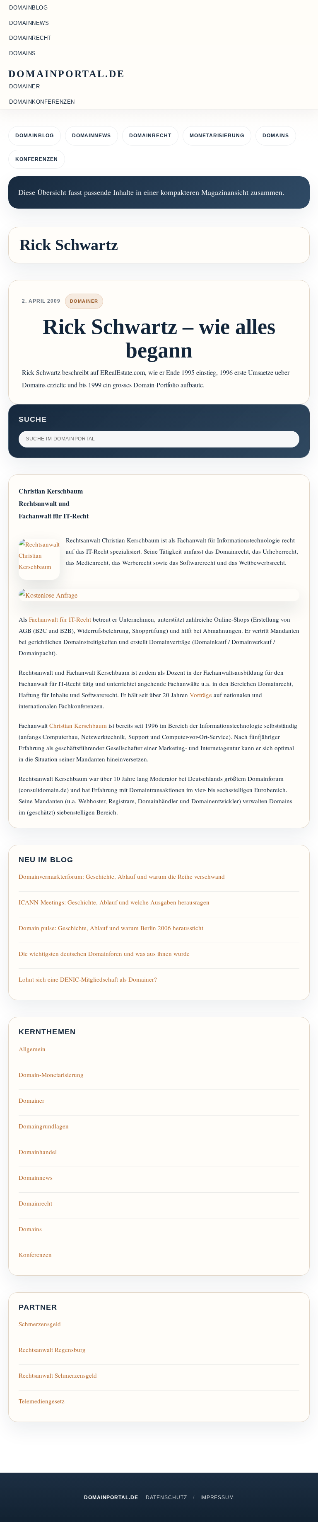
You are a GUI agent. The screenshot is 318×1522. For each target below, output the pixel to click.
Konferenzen (36, 159)
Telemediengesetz (42, 1401)
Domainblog (34, 136)
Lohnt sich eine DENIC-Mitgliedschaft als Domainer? (88, 979)
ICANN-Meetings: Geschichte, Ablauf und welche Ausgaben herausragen (114, 902)
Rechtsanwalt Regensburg (52, 1349)
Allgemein (32, 1049)
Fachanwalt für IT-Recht (60, 619)
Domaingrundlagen (44, 1126)
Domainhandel (38, 1152)
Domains (276, 136)
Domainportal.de (66, 74)
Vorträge (201, 694)
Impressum (217, 1497)
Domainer (84, 301)
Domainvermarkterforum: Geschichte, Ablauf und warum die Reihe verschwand (122, 876)
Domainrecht (150, 136)
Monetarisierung (217, 136)
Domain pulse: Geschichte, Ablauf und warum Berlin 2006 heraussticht (111, 928)
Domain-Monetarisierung (51, 1074)
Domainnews (91, 136)
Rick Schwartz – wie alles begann (159, 338)
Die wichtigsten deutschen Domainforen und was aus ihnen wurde (104, 953)
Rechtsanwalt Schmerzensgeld (58, 1375)
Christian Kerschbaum (78, 725)
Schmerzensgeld (40, 1324)
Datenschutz (166, 1497)
